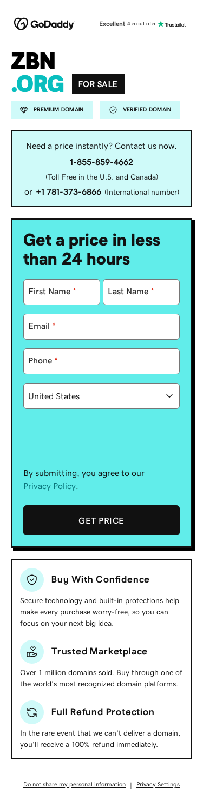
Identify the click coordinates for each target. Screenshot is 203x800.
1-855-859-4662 (101, 161)
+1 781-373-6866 (68, 191)
